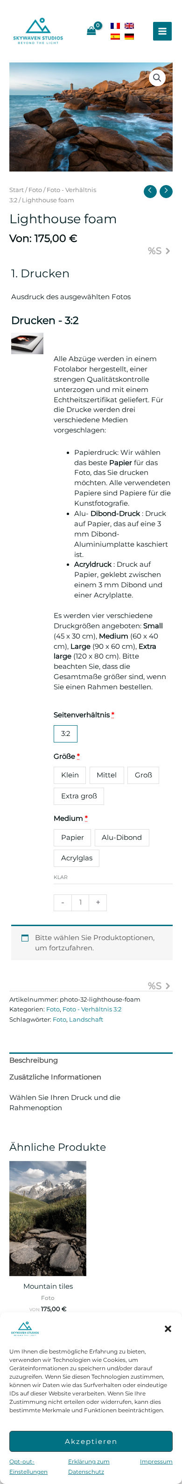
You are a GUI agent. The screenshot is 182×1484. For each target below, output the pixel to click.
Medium (71, 818)
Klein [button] (70, 775)
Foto (35, 189)
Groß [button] (143, 775)
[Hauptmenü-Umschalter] (162, 31)
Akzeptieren (91, 1441)
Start (16, 189)
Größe (67, 756)
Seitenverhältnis (84, 715)
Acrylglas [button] (76, 858)
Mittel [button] (107, 775)
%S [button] (154, 251)
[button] (168, 1328)
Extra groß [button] (79, 796)
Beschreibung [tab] (33, 1060)
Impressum (156, 1461)
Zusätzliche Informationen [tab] (55, 1077)
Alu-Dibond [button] (122, 837)
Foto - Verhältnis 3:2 (92, 1009)
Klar (61, 877)
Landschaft (86, 1019)
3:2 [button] (65, 733)
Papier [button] (72, 837)
